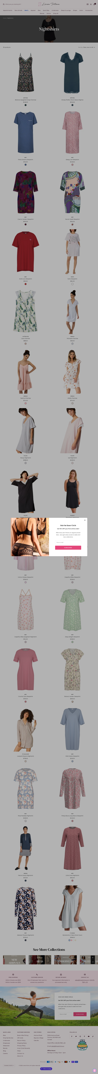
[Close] (84, 520)
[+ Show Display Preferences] (94, 1070)
